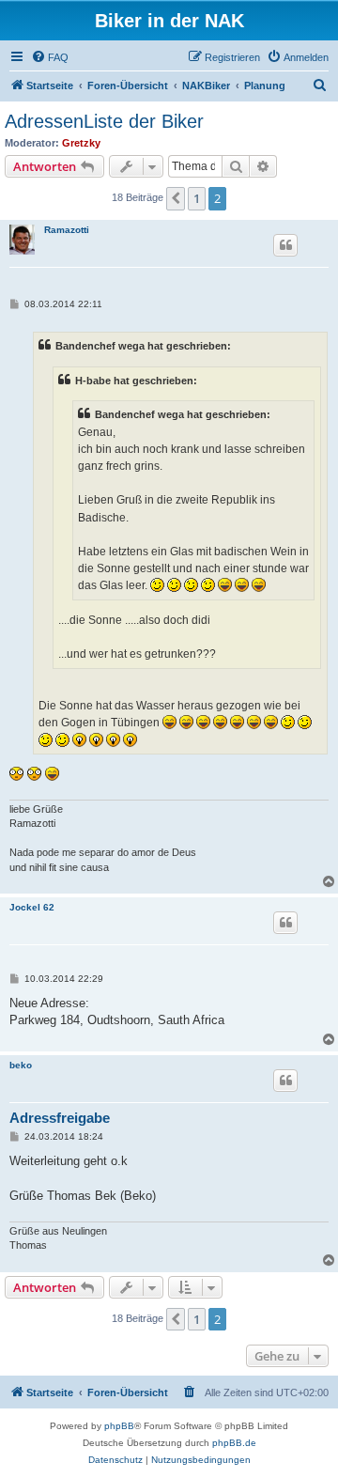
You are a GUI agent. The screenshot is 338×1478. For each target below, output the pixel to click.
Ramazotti (66, 230)
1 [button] (196, 198)
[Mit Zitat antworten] (285, 245)
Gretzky (81, 142)
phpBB (119, 1426)
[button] (175, 198)
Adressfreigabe (59, 1118)
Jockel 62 (31, 907)
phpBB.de (234, 1443)
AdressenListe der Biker (104, 121)
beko (20, 1065)
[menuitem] (50, 57)
